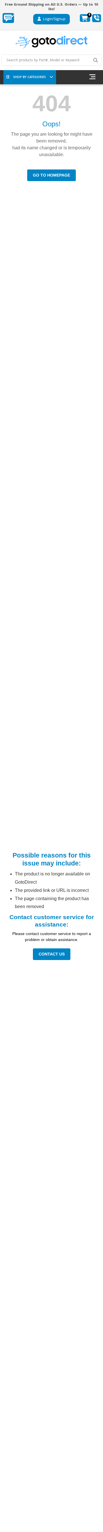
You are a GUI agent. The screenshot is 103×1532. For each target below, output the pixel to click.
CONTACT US (52, 954)
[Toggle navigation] (92, 77)
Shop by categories (29, 77)
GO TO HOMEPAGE (51, 175)
